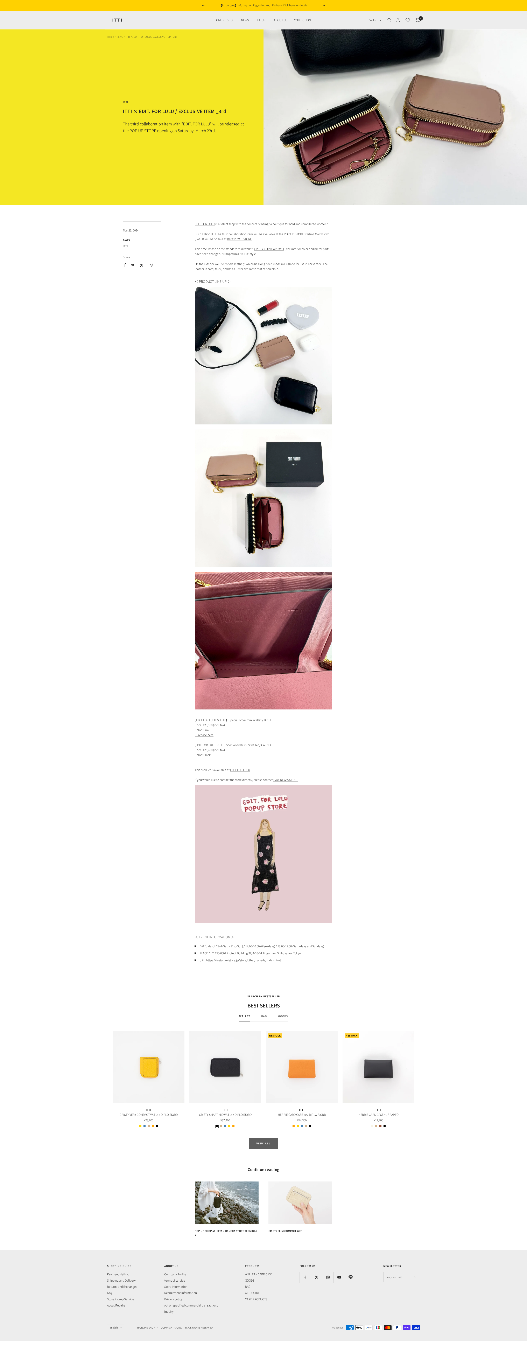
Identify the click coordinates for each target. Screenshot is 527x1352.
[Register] (414, 1277)
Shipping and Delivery (121, 1280)
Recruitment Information (180, 1293)
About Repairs (116, 1305)
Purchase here (204, 735)
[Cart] (418, 20)
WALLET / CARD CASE (258, 1274)
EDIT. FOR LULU (205, 224)
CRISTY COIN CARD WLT (269, 249)
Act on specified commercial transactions (191, 1305)
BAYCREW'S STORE (239, 239)
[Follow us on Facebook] (305, 1277)
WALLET (244, 1016)
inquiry (169, 1311)
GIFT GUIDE (252, 1293)
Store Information (175, 1286)
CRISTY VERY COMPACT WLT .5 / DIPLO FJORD (149, 1114)
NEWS (245, 20)
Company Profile (175, 1274)
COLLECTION (302, 20)
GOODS (283, 1016)
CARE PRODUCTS (256, 1299)
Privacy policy (173, 1299)
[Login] (398, 20)
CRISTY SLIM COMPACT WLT (285, 1231)
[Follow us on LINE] (350, 1277)
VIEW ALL (263, 1143)
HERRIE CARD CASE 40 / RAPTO (378, 1114)
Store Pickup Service (120, 1299)
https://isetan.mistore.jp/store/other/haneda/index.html (243, 960)
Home (110, 36)
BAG (264, 1016)
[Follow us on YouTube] (339, 1277)
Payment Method (118, 1274)
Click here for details (291, 5)
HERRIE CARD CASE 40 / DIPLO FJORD (302, 1114)
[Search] (389, 20)
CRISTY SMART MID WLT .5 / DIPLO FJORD (225, 1114)
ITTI (125, 102)
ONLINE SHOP (225, 20)
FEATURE (261, 20)
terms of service (174, 1280)
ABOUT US (280, 20)
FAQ (109, 1293)
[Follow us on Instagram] (327, 1277)
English (373, 20)
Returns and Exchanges (122, 1286)
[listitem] (125, 265)
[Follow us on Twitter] (316, 1277)
